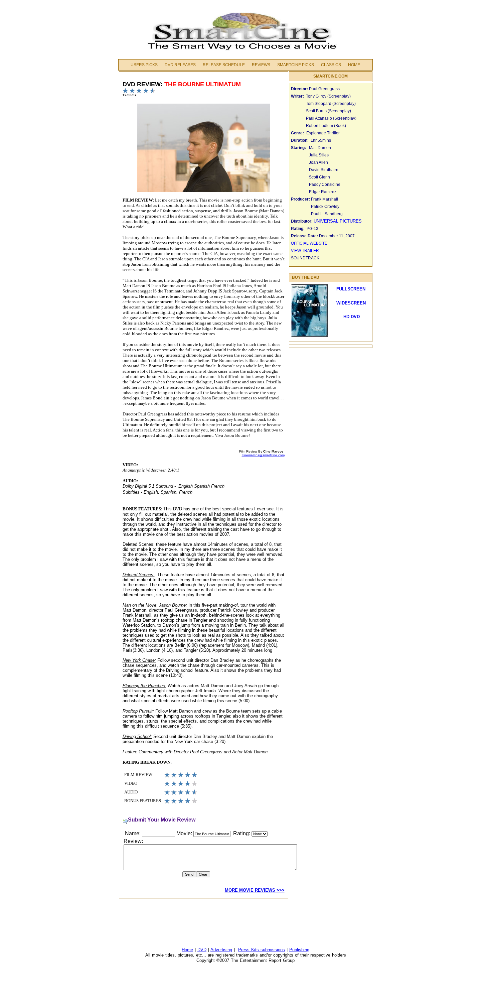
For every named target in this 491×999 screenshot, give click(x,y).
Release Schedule (224, 65)
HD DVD (351, 316)
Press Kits (249, 949)
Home (354, 65)
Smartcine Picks (295, 65)
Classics (331, 65)
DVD (201, 949)
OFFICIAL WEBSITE (309, 243)
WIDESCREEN (351, 302)
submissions (273, 949)
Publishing (299, 949)
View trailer (305, 250)
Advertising (221, 949)
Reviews (261, 65)
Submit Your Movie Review (161, 820)
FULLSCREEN (350, 288)
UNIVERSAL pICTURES (338, 221)
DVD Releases (180, 65)
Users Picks (144, 65)
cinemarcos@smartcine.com (263, 455)
